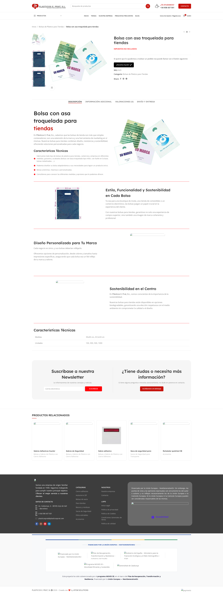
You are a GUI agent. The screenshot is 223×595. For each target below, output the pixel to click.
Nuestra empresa (108, 491)
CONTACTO (185, 6)
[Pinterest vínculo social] (123, 78)
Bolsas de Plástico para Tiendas (51, 26)
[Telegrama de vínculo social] (126, 78)
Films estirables (82, 515)
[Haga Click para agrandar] (52, 88)
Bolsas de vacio (82, 499)
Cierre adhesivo (82, 491)
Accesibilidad (162, 516)
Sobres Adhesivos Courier (44, 451)
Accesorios (167, 454)
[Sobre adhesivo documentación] (111, 435)
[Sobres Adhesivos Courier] (47, 435)
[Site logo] (49, 6)
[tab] (75, 101)
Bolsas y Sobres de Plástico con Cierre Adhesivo (46, 455)
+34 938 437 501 (167, 7)
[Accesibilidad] (152, 517)
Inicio (34, 26)
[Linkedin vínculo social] (49, 524)
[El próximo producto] (189, 32)
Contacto (104, 495)
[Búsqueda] (148, 6)
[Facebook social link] (120, 78)
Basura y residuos (83, 507)
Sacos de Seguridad (83, 511)
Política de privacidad (109, 509)
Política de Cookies (108, 513)
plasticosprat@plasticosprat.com (51, 518)
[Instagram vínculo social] (41, 524)
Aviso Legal (105, 505)
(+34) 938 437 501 (45, 513)
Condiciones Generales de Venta (111, 518)
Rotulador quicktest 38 (172, 451)
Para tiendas (81, 503)
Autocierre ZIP (81, 495)
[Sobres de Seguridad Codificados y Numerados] (79, 435)
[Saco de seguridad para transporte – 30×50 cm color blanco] (144, 435)
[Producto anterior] (184, 32)
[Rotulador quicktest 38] (176, 435)
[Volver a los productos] (186, 32)
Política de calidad (108, 523)
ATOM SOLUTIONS (80, 590)
